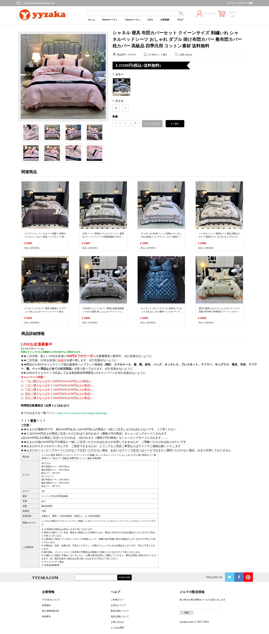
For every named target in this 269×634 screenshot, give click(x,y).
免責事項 (46, 616)
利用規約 (46, 605)
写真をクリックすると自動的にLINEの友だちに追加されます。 (52, 352)
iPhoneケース (109, 20)
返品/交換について (120, 616)
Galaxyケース (132, 20)
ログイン (231, 3)
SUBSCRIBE (124, 577)
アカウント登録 (245, 3)
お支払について (118, 605)
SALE (150, 20)
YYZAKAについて (51, 600)
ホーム (91, 20)
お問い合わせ (185, 55)
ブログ (180, 20)
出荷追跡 (164, 20)
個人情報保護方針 (50, 611)
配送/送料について (120, 611)
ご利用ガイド (117, 600)
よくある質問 (117, 628)
